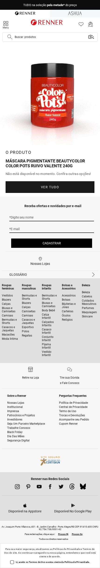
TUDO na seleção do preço (50, 5)
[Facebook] (50, 487)
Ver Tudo (50, 187)
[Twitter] (61, 487)
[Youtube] (39, 487)
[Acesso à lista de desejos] (81, 25)
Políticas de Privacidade (66, 549)
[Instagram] (17, 487)
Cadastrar (52, 243)
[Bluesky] (83, 488)
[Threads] (72, 488)
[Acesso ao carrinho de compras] (90, 25)
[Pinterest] (28, 487)
